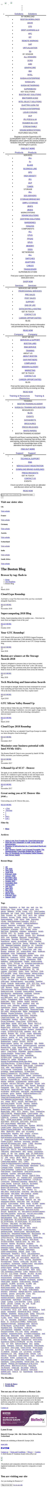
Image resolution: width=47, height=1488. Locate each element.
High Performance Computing (18, 921)
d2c (41, 1245)
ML (17, 1033)
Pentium (32, 1125)
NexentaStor (37, 1259)
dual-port (34, 1001)
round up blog (15, 1191)
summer (21, 1153)
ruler (13, 975)
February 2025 (10, 895)
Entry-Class (9, 1349)
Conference (14, 957)
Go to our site (18, 1485)
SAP (30, 44)
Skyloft (41, 1063)
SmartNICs (16, 1253)
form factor (20, 975)
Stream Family (30, 127)
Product (29, 1189)
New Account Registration (30, 466)
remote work (20, 985)
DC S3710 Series (35, 1221)
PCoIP (33, 1303)
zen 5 (16, 997)
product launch (23, 1009)
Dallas (32, 1313)
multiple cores (5, 1371)
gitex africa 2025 (36, 1191)
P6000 (41, 1043)
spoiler (3, 1345)
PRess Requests (30, 473)
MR (35, 1043)
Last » (7, 818)
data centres (32, 979)
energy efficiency (17, 1089)
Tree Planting (18, 1327)
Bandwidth (31, 1039)
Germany (35, 967)
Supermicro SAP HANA (20, 1315)
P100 (41, 971)
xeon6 (39, 1035)
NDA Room (34, 1239)
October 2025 (10, 881)
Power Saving (37, 1347)
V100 (16, 919)
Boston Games (6, 1109)
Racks (3, 1321)
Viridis (18, 917)
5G (30, 51)
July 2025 (8, 886)
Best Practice (36, 1233)
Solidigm (4, 1313)
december (37, 1341)
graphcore (11, 951)
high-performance (7, 1359)
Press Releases (30, 427)
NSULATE (40, 1313)
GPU (30, 172)
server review (37, 1339)
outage (7, 1101)
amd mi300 (25, 1091)
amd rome (29, 1083)
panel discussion (30, 1105)
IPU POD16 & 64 (30, 119)
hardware (34, 933)
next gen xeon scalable (35, 1213)
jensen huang (5, 939)
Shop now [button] (28, 282)
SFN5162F (37, 1117)
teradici (27, 1001)
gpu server (27, 1057)
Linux (25, 1247)
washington (17, 1277)
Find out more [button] (28, 148)
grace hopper (28, 1287)
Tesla (2, 915)
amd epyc (4, 969)
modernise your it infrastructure (11, 1225)
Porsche (39, 975)
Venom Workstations (30, 130)
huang (28, 1203)
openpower (5, 1209)
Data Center (15, 1347)
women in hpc (11, 1207)
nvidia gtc (4, 1029)
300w (3, 1131)
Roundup (15, 939)
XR (27, 985)
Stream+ (25, 1111)
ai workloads (22, 941)
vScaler (3, 921)
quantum (31, 953)
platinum (24, 1005)
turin (43, 1083)
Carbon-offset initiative (9, 1161)
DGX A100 (25, 1267)
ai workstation (6, 1309)
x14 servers (27, 1351)
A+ (30, 162)
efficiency (23, 1019)
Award (19, 995)
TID (2, 945)
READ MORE (6, 605)
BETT (14, 1101)
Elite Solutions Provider (23, 1237)
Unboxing (38, 945)
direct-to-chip (33, 1245)
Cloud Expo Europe (8, 1017)
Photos (30, 1023)
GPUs (30, 242)
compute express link (8, 1177)
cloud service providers (32, 1171)
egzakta (35, 1193)
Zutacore (36, 993)
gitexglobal (5, 1195)
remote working (36, 961)
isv (33, 1329)
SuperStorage (28, 1371)
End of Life (30, 305)
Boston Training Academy (30, 404)
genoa (12, 1093)
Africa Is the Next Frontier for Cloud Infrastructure (24, 841)
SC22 (14, 1309)
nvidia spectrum (25, 1281)
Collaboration (5, 1019)
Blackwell (22, 937)
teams (24, 1143)
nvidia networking (16, 961)
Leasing (3, 1269)
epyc (37, 909)
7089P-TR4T (32, 1067)
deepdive (15, 1133)
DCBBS (4, 1339)
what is (12, 1157)
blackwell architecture (8, 1265)
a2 (11, 1145)
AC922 (22, 1033)
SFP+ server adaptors (8, 1123)
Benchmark (5, 913)
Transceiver (30, 269)
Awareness (40, 1007)
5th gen (37, 1083)
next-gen (20, 1105)
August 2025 (10, 885)
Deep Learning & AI (30, 30)
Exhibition (4, 947)
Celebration (32, 1319)
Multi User (4, 1259)
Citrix (34, 1251)
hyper (7, 1009)
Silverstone (21, 1059)
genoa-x (27, 1089)
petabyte (40, 1155)
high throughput (6, 1217)
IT (7, 1321)
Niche (26, 1069)
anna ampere (38, 1263)
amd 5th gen (5, 1089)
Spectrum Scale (13, 959)
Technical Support (30, 459)
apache (3, 1311)
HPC (30, 34)
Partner (28, 929)
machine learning (7, 927)
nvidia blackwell (39, 1291)
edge (7, 1067)
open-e (3, 1051)
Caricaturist (38, 1065)
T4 (20, 1289)
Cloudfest (37, 941)
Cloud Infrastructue (7, 1175)
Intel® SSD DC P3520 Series (25, 1155)
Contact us (30, 314)
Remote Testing (29, 1127)
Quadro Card (26, 1027)
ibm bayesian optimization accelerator (14, 1307)
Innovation (35, 919)
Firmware (19, 1345)
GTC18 (23, 947)
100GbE (18, 1247)
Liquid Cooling (30, 112)
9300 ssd (35, 1255)
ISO (33, 1293)
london (28, 1075)
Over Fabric (13, 971)
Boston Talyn (5, 1027)
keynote (12, 917)
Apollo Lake (23, 1125)
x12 (2, 1319)
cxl (18, 1177)
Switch (40, 931)
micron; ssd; (35, 1257)
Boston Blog (37, 1237)
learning (36, 1275)
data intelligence (6, 1135)
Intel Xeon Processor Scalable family (31, 1139)
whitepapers (28, 1043)
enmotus (28, 1187)
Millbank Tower (6, 1065)
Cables (30, 266)
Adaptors (30, 262)
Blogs (7, 829)
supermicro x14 (6, 1353)
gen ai (37, 1079)
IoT (30, 37)
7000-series (5, 1151)
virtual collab (5, 1281)
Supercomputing (6, 919)
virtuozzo (39, 1355)
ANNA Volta (19, 1359)
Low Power (5, 1347)
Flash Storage (5, 1171)
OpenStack (5, 1361)
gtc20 (43, 983)
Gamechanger (17, 1069)
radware (3, 1355)
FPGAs (30, 239)
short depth (5, 1145)
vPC (30, 1047)
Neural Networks (7, 1197)
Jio (29, 1241)
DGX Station (24, 939)
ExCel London (28, 1167)
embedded (17, 1329)
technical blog (5, 1133)
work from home (16, 1045)
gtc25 (42, 1027)
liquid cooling (20, 983)
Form (25, 1197)
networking (5, 923)
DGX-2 (23, 927)
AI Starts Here (29, 1071)
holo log (4, 1079)
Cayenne (7, 1159)
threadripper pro (24, 969)
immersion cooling (7, 1247)
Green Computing (30, 1037)
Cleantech (17, 1167)
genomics (4, 1291)
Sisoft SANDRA (25, 1117)
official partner (12, 1337)
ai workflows (5, 1263)
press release (24, 1257)
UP (7, 1343)
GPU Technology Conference (11, 1271)
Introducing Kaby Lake (27, 1135)
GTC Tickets (13, 1273)
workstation (21, 925)
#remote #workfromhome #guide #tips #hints (16, 1061)
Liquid (3, 1301)
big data (35, 1027)
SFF (40, 1181)
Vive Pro (27, 1013)
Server (22, 919)
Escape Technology (7, 1021)
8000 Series (21, 1123)
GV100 (3, 979)
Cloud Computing (16, 1361)
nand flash (17, 967)
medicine (11, 1081)
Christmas (4, 1165)
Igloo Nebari (5, 1315)
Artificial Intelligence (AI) (32, 1093)
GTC (30, 911)
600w (18, 1131)
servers (16, 927)
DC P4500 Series (7, 1155)
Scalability (4, 1249)
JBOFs (30, 206)
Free (37, 1361)
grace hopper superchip (9, 1289)
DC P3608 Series (7, 1219)
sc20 (32, 939)
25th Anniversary (7, 989)
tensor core (4, 1049)
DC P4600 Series (37, 1153)
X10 (28, 1123)
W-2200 (19, 1103)
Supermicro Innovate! (8, 1323)
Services (19, 285)
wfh (27, 1303)
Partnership (14, 931)
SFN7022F (36, 1119)
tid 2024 (20, 1287)
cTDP (36, 1087)
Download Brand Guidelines (30, 469)
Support (30, 302)
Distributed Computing (19, 1181)
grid (34, 949)
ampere (13, 941)
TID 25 (13, 1149)
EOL (15, 1217)
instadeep (27, 1031)
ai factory (35, 1133)
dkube (20, 965)
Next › (7, 816)
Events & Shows (11, 1384)
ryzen (13, 953)
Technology (5, 929)
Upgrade (17, 1303)
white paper (5, 981)
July (38, 1241)
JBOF (18, 1157)
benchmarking (6, 1229)
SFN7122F (14, 1121)
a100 (19, 915)
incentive (15, 1281)
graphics (40, 1279)
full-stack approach (30, 1045)
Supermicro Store (24, 1323)
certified (16, 1267)
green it (38, 1205)
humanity (32, 989)
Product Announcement (31, 1277)
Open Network (34, 1247)
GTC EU (4, 1273)
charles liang (30, 975)
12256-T (36, 1299)
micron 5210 (25, 1255)
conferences (18, 1275)
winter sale (15, 1367)
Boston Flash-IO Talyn (20, 1107)
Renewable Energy (7, 1295)
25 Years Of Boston (23, 1063)
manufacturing (18, 993)
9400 (13, 1257)
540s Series (14, 1223)
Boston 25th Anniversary (9, 1187)
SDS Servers (30, 196)
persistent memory (17, 981)
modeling (4, 1333)
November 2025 (11, 879)
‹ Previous (8, 810)
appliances (29, 1335)
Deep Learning (39, 911)
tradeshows (27, 1275)
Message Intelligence (24, 1179)
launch (25, 917)
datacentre (11, 925)
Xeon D (15, 1371)
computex (22, 931)
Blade (30, 165)
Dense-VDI (15, 1115)
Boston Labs (30, 343)
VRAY (31, 1197)
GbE (23, 1039)
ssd (12, 913)
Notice (21, 971)
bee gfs (9, 1239)
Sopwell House (6, 1305)
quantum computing (34, 1051)
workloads (28, 993)
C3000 (30, 1143)
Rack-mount (28, 1345)
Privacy (30, 1452)
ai (19, 907)
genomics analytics (10, 1139)
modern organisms (7, 1245)
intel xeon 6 (31, 1035)
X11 (13, 1003)
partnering (4, 1173)
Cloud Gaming (33, 1113)
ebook (3, 963)
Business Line (30, 169)
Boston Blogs (22, 1047)
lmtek (32, 965)
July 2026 (8, 869)
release (41, 997)
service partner (24, 1337)
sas (18, 1257)
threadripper (5, 953)
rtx (22, 963)
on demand (30, 1205)
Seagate (32, 1085)
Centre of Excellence (8, 1105)
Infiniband (40, 935)
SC (32, 945)
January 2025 (10, 897)
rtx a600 (29, 1283)
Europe (36, 977)
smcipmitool (11, 1311)
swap (37, 1157)
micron (3, 911)
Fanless (30, 226)
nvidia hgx (28, 1327)
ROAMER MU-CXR (30, 123)
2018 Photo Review (8, 1063)
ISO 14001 (5, 1011)
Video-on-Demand (27, 1115)
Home (7, 580)
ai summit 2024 (19, 1075)
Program (12, 995)
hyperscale (17, 1239)
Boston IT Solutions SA (9, 1073)
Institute (18, 1093)
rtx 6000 (35, 1203)
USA (37, 1197)
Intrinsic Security (6, 1369)
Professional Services (30, 291)
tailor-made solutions (24, 1173)
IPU (30, 179)
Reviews (9, 987)
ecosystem (16, 1205)
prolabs (32, 1077)
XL (33, 969)
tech (21, 1133)
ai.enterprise (16, 1263)
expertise (13, 1173)
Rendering (27, 1285)
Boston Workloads (30, 19)
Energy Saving (26, 1347)
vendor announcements (9, 1251)
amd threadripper (36, 1091)
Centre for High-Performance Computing (15, 1163)
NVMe (18, 911)
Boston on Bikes (6, 1147)
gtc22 (34, 1031)
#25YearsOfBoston (21, 989)
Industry (28, 1099)
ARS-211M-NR (6, 1113)
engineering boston (15, 1333)
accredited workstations (32, 1333)
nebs (22, 1335)
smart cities (21, 1201)
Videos (16, 1317)
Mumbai (4, 1013)
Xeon (13, 909)
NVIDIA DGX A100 (15, 1031)
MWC (29, 1053)
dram (34, 951)
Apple (28, 1251)
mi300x (35, 997)
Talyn (22, 913)
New (23, 1189)
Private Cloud (29, 1361)
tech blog (35, 1049)
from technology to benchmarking (12, 1137)
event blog (25, 1191)
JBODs (30, 210)
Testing (23, 1087)
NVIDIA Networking (30, 85)
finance (3, 959)
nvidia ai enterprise (7, 985)
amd (32, 907)
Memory (30, 246)
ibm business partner (17, 1209)
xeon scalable (29, 981)
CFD (30, 26)
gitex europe (5, 1193)
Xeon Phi (23, 1305)
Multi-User (4, 957)
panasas (11, 1293)
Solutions (19, 14)
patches (16, 1043)
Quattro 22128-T (6, 1141)
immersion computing (8, 1185)
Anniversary (22, 1319)
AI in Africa (34, 1073)
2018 (42, 955)
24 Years (41, 1319)
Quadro (26, 961)
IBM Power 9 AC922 (19, 1365)
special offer (20, 1293)
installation (12, 1313)
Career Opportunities (30, 318)
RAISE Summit (36, 1337)
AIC (41, 1113)
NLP (2, 1207)
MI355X (40, 1125)
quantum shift (36, 1297)
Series (36, 955)
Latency (15, 1041)
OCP (30, 116)
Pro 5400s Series (25, 1223)
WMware (33, 1367)
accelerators (5, 1091)
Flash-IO (29, 913)
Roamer (3, 951)
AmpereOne (40, 1111)
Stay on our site (7, 1485)
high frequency (28, 995)
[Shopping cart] (26, 10)
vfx (23, 1303)
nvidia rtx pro (38, 1047)
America (4, 1199)
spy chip (29, 1341)
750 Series (4, 1223)
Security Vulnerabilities (9, 1125)
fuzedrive (36, 1187)
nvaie (14, 1047)
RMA (30, 462)
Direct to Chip (18, 1127)
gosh (27, 1153)
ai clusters (4, 1083)
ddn (2, 1009)
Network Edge (6, 1373)
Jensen (22, 1203)
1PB (6, 1157)
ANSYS (38, 1329)
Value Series (12, 1355)
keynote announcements (17, 1029)
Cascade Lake (6, 955)
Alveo (32, 1111)
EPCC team (22, 1023)
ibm (35, 915)
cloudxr (27, 1133)
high (28, 1201)
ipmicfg (11, 1037)
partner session (38, 957)
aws (2, 1101)
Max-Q (40, 1129)
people (14, 1023)
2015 (20, 1161)
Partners (16, 1261)
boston (26, 909)
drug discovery (6, 993)
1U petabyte (5, 1351)
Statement (10, 1345)
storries (29, 1151)
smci (30, 1343)
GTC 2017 (13, 1259)
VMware (11, 949)
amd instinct (13, 969)
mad (43, 1333)
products (31, 1029)
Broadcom (40, 1085)
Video (29, 957)
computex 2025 (26, 1177)
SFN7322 (33, 1121)
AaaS (32, 1355)
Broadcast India (15, 1011)
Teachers (27, 1103)
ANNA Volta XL (26, 987)
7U (25, 1067)
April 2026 (9, 872)
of (8, 1153)
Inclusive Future (27, 1079)
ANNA (3, 999)
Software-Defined (21, 1343)
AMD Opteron (23, 1355)
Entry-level (33, 1369)
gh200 (37, 1287)
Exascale (10, 983)
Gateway (4, 1037)
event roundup (13, 1203)
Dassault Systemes (7, 1331)
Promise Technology (15, 1013)
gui (44, 1233)
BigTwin (34, 1323)
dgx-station (24, 1367)
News (21, 1259)
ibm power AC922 (32, 1209)
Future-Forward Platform (9, 1227)
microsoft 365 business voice (11, 1143)
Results (30, 1087)
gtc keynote (35, 1201)
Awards (27, 935)
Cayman (26, 1159)
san (35, 1199)
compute (4, 971)
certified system (27, 1263)
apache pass (21, 1213)
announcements (6, 1277)
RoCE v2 (37, 1023)
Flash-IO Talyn (21, 1241)
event (32, 909)
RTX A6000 (5, 1285)
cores (9, 1005)
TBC (15, 1353)
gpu (27, 907)
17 (2, 1159)
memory (3, 925)
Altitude (34, 1063)
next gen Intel (17, 1229)
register (42, 1203)
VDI (34, 1057)
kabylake (35, 1141)
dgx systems (34, 1267)
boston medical (28, 991)
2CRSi (30, 60)
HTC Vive (35, 983)
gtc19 (20, 1049)
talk (39, 1031)
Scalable (21, 933)
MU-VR (11, 1199)
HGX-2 (3, 1179)
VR (39, 917)
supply (10, 967)
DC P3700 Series (21, 1219)
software (30, 925)
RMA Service (30, 347)
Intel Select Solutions (30, 102)
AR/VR (30, 23)
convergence (38, 1151)
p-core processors (30, 1229)
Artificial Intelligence (30, 923)
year (15, 1153)
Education (33, 1015)
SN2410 (22, 1041)
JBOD (24, 1157)
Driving (33, 1353)
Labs (41, 1255)
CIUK (12, 1165)
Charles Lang (17, 1057)
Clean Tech (20, 1295)
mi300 (28, 997)
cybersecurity (5, 1107)
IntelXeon (17, 1141)
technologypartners (21, 1195)
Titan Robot (18, 1065)
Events (30, 416)
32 (29, 1157)
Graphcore (30, 68)
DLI (33, 935)
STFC (42, 1165)
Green (28, 1293)
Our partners (30, 360)
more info (4, 1444)
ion (21, 1043)
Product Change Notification (11, 1129)
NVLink (17, 963)
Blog (30, 413)
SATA (18, 949)
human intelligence (16, 1071)
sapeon (3, 1077)
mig (23, 1205)
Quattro (30, 947)
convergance (37, 1075)
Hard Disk (32, 1365)
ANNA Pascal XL (7, 1237)
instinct (22, 997)
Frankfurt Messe (6, 1039)
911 (13, 1159)
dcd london (34, 1183)
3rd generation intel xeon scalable (32, 1317)
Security (20, 935)
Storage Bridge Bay (30, 199)
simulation (34, 1331)
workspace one (21, 1357)
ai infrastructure (21, 1081)
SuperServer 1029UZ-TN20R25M (13, 1341)
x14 (20, 1351)
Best (40, 1099)
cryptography (27, 1299)
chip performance (34, 1253)
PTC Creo (19, 1331)
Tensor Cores (27, 949)
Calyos (29, 1301)
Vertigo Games (20, 1053)
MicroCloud (5, 1335)
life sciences (21, 1243)
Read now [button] (28, 330)
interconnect (30, 1249)
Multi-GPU (10, 1131)
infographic (37, 1033)
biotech (3, 967)
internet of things (38, 973)
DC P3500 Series (25, 1217)
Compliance (30, 363)
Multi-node (15, 1335)
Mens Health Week (32, 1231)
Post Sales (30, 298)
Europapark (5, 1087)
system (29, 1033)
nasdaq (36, 1343)
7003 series (26, 967)
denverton (38, 1143)
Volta (27, 919)
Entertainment (34, 1011)
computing (32, 1005)
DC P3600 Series (39, 1217)
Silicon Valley (31, 1325)
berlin (3, 1025)
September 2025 (11, 883)
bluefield (35, 1281)
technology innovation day (34, 963)
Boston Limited (39, 913)
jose (39, 1199)
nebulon (12, 1243)
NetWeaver (34, 1315)
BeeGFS (29, 1199)
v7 (2, 1139)
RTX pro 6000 (6, 973)
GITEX (22, 957)
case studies (19, 1085)
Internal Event (18, 1109)
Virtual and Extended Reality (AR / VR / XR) (17, 1097)
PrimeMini (22, 1051)
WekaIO (4, 1363)
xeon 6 (34, 1227)
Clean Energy (12, 1051)
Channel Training (7, 1255)
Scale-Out (16, 1183)
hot (33, 1157)
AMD (30, 64)
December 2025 (11, 877)
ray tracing (20, 1283)
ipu (31, 1025)
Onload (35, 1311)
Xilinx (13, 1001)
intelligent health (6, 1231)
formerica (38, 991)
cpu (37, 907)
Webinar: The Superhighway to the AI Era (23, 1363)
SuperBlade (29, 1055)
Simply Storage (30, 203)
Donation (17, 1147)
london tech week (7, 991)
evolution (30, 1243)
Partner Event (32, 1321)
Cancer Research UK (29, 1147)
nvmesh (19, 923)
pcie (23, 1131)
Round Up (26, 945)
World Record (26, 1339)
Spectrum (4, 1243)
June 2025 (9, 888)
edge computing (16, 1067)
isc (15, 915)
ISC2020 (33, 1261)
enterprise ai (38, 1207)
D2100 (16, 1369)
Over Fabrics (14, 947)
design (26, 1331)
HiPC (13, 1111)
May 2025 (9, 890)
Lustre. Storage (6, 1183)
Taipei (30, 1019)
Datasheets (30, 420)
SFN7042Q (5, 1121)
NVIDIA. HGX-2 (20, 1145)
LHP (2, 987)
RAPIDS (13, 1049)
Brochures (30, 424)
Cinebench (14, 1117)
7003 (26, 1085)
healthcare (41, 951)
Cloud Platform (17, 1171)
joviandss (4, 1293)
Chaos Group (20, 1021)
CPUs (30, 235)
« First (7, 808)
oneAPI (20, 1101)
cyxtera (3, 1031)
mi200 (42, 1089)
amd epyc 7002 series (16, 1083)
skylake (15, 955)
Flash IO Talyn (34, 1175)
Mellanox (10, 911)
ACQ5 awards (6, 1069)
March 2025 (9, 893)
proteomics (13, 1291)
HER (33, 1269)
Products (19, 152)
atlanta (25, 1309)
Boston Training (6, 1075)
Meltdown (33, 943)
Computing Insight (22, 1165)
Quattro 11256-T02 (30, 105)
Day (42, 1157)
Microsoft (4, 995)
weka (37, 965)
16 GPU (31, 1145)
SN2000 (21, 1249)
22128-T (37, 1301)
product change (6, 1267)
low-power (26, 1329)
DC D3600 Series (34, 1219)
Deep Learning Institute (26, 1185)
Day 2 (3, 1239)
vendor (3, 1153)
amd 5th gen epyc (7, 1085)
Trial (42, 1361)
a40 (34, 1283)
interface (15, 1019)
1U (2, 1157)
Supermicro (30, 89)
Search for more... (28, 495)
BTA (19, 1111)
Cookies (38, 1452)
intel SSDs (38, 1349)
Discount (23, 1273)
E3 (21, 1371)
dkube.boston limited (8, 1287)
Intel (30, 75)
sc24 (19, 1309)
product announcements (9, 1279)
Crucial (17, 1255)
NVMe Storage (6, 1325)
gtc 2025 (31, 1273)
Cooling (10, 1301)
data (17, 979)
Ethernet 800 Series (7, 1215)
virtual (15, 973)
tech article (4, 1357)
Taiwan (14, 1007)
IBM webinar (5, 1365)
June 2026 (9, 870)
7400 (2, 1257)
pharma (3, 1081)
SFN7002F (27, 1119)
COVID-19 (37, 1179)
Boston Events (24, 1353)
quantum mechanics (8, 1297)
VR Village (20, 1199)
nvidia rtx (27, 1049)
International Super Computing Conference (16, 1235)
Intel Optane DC (30, 1101)
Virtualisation (30, 48)
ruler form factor (27, 1349)
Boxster (19, 1159)
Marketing (30, 370)
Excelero (9, 915)
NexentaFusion (6, 1261)
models (17, 1245)
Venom (16, 987)
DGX (25, 915)
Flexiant (25, 1175)
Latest (25, 1271)
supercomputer (6, 1299)
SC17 (31, 1107)
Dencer (15, 1305)
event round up (34, 1309)
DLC (10, 1339)
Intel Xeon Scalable (7, 1103)
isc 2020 (41, 943)
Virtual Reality (33, 937)
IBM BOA (32, 1307)
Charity (31, 1007)
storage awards (23, 1313)
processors (32, 917)
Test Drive (34, 971)
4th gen (22, 1227)
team (32, 1003)
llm (22, 1017)
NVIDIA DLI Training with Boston (30, 407)
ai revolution (37, 1177)
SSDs (30, 249)
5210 (28, 983)
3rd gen (26, 1225)
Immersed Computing (13, 945)
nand (8, 1257)
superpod (41, 1045)
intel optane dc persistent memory (33, 1211)
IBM (30, 71)
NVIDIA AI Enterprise (30, 78)
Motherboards (5, 1003)
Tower (30, 186)
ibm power (28, 1207)
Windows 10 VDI (35, 1271)
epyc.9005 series (6, 997)
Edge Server (38, 1371)
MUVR (38, 939)
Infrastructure (31, 959)
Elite (12, 1087)
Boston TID (5, 1149)
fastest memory (15, 1151)
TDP (41, 1087)
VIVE (32, 985)
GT (32, 1159)
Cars (39, 1353)
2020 (20, 999)
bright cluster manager (25, 1265)
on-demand (31, 1279)
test (37, 1003)
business (14, 1009)
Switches (30, 258)
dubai (8, 1025)
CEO (2, 1343)
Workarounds (5, 1253)
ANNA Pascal (32, 1021)
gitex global (15, 1193)
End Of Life (17, 943)
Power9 (3, 1211)
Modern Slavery (30, 367)
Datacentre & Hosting (30, 309)
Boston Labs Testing (8, 1095)
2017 (30, 927)
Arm (7, 937)
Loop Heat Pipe (20, 1301)
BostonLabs (12, 1211)
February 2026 (10, 874)
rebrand (21, 1251)
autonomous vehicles (8, 1201)
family (10, 1317)
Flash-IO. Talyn (31, 1359)
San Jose (11, 979)
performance (32, 931)
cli (16, 1037)
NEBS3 (37, 1335)
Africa (18, 1175)
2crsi (2, 1067)
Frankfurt (39, 981)
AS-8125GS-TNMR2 (17, 1321)
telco (33, 1241)
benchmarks (40, 1115)
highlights (22, 1279)
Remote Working (30, 41)
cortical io (11, 1179)
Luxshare (30, 1169)
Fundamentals (21, 953)
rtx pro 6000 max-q (29, 1129)
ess (19, 1211)
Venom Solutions (30, 215)
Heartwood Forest (36, 1009)
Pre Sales (30, 295)
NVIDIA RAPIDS (7, 1241)
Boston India (5, 1111)
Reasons (11, 1033)
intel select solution (25, 955)
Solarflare (14, 937)
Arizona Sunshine (7, 1053)
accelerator (4, 1093)
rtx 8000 (12, 1283)
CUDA (9, 963)
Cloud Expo (5, 977)
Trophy (34, 1099)
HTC (10, 933)
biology (24, 1245)
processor (4, 935)
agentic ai (33, 1069)
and (11, 1195)
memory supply (33, 1081)
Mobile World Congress (9, 1055)
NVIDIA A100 (6, 1057)
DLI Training (23, 1073)
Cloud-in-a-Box (29, 1017)
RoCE (23, 1253)
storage (19, 909)
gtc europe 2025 (6, 1275)
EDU (38, 1269)
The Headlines (10, 582)
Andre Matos (5, 1023)
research (23, 979)
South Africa (24, 1015)
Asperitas (36, 927)
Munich (14, 1025)
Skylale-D (24, 1369)
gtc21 (30, 915)
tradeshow (4, 961)
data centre (38, 947)
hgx (39, 1261)
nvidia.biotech (33, 1289)
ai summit (18, 991)
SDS (11, 1343)
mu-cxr (3, 1005)
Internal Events (19, 1231)
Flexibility (13, 1249)
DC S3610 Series (21, 1221)
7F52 (17, 1087)
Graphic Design (16, 1285)
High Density (30, 176)
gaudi (18, 1215)
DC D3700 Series (7, 1221)
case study (12, 935)
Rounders (36, 1109)
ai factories (14, 929)
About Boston (30, 356)
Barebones (30, 222)
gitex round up (26, 1193)
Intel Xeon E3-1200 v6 (34, 1137)
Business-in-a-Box (14, 1189)
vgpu (39, 949)
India (42, 1011)
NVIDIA (4, 907)
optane (22, 959)
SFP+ (3, 1119)
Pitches (3, 1189)
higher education (23, 1269)
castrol (27, 933)
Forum (3, 1337)
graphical (26, 1003)
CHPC (26, 1161)
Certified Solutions (30, 219)
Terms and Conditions (17, 1452)
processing (26, 1141)
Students (34, 1103)
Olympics (27, 1109)
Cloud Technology (7, 1169)
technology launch (28, 1215)
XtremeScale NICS (24, 1311)
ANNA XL (16, 1027)
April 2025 (9, 892)
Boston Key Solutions (30, 95)
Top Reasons (5, 1367)
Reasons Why (5, 1047)
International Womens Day (21, 1233)
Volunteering (23, 1007)
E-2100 (17, 1349)
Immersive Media (20, 1113)
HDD (38, 985)
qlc (35, 1019)
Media (25, 1011)
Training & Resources (31, 397)
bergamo (35, 1089)
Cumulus (17, 1039)
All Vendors (30, 57)
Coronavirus (5, 1181)
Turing (24, 1289)
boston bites (5, 1001)
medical (3, 1033)
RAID (3, 1303)
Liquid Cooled (6, 1127)
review (34, 929)
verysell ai (40, 1077)
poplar (36, 1025)
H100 (22, 1187)
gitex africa (5, 1191)
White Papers (30, 431)
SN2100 (4, 933)
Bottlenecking (5, 1041)
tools (20, 1037)
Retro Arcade (28, 1065)
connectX (4, 1283)
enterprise (16, 1005)
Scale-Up (25, 1183)
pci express (30, 1131)
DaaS (3, 1205)
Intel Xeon (4, 931)
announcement (6, 943)
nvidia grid (4, 1045)
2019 (2, 937)
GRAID (10, 1303)
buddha (9, 1205)
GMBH (35, 1235)
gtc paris (38, 1273)
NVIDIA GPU (30, 82)
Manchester (34, 1165)
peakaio (25, 1077)
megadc (25, 1239)
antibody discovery (24, 1291)
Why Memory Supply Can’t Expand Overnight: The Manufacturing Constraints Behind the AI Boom (24, 850)
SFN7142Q (24, 1121)
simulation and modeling (9, 1015)
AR (37, 969)
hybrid (12, 1357)
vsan (30, 1357)
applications (17, 1299)
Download (18, 1197)
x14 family (37, 1351)
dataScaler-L (33, 1181)
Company (18, 334)
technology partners (14, 1077)
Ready (31, 1195)
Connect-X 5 (21, 977)
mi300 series (15, 1091)
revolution (4, 1071)
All (30, 158)
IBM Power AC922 (30, 98)
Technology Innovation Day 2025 (29, 1149)
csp (18, 1017)
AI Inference (5, 1115)
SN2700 (30, 1041)
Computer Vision (7, 1167)
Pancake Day (5, 1233)
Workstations (23, 1025)
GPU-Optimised (6, 1329)
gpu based (12, 1319)
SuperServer (5, 941)
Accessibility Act (14, 1079)
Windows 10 (5, 1059)
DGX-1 (33, 921)
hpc (41, 907)
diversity (20, 1207)
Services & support (30, 340)
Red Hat (17, 1339)
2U (6, 1319)
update (13, 1059)
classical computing (23, 1297)
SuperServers (5, 1007)
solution (3, 965)
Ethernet (4, 949)
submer (29, 977)
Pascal (19, 1003)
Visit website (5, 511)
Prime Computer (24, 973)
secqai (26, 965)
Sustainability (5, 975)
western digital (26, 951)
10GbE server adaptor (14, 1119)
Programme (12, 1269)
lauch (28, 1227)
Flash (13, 977)
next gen (12, 1035)
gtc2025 (3, 1203)
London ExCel (20, 1169)
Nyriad (3, 983)
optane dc (4, 1035)
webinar (41, 915)
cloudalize (38, 1029)
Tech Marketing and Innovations (12, 1099)
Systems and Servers (24, 1095)
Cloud (17, 913)
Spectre (25, 943)
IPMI (39, 959)
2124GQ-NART (19, 1325)
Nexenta (28, 1259)
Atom (27, 971)
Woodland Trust (6, 1327)
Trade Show (12, 965)
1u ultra (3, 1317)
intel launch (21, 1035)
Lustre (21, 1055)
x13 (2, 1349)
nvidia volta (24, 1261)
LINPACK (5, 1117)
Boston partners (6, 1043)
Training (30, 351)
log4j (43, 1309)
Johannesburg (36, 1163)
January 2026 (10, 876)
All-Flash (14, 1351)
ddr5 (24, 1151)
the (11, 1153)
